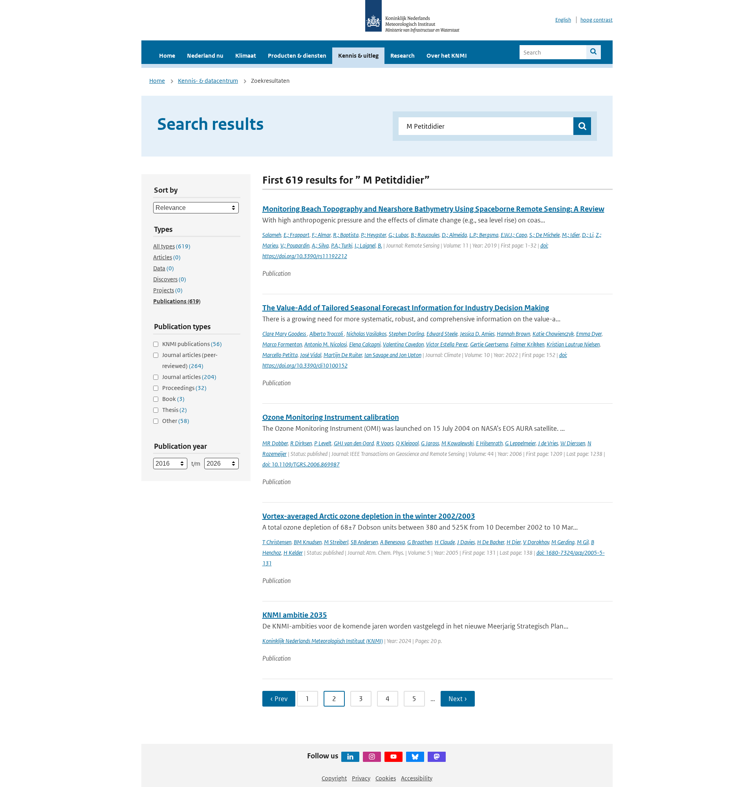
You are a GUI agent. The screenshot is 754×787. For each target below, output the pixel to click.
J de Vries (548, 443)
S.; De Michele (544, 235)
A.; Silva (320, 245)
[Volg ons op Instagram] (371, 756)
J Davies (466, 542)
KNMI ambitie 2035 (294, 614)
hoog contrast (596, 19)
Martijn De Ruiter (343, 355)
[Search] (593, 52)
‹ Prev (278, 698)
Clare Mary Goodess (284, 333)
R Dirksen (301, 443)
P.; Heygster (373, 235)
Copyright (334, 778)
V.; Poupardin (294, 245)
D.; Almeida (454, 235)
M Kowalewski (457, 443)
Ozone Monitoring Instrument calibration (330, 417)
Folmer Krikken (527, 344)
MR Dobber (275, 443)
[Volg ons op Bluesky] (415, 756)
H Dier (514, 542)
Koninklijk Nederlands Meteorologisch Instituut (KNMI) (322, 641)
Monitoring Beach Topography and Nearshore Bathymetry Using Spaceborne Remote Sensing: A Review (433, 208)
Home (167, 55)
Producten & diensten (297, 55)
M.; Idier (571, 235)
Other (175, 420)
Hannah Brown (513, 333)
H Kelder (293, 552)
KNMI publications (192, 344)
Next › (457, 698)
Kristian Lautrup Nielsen (573, 344)
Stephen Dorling (406, 333)
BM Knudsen (308, 542)
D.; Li (587, 235)
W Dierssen (572, 443)
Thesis (174, 410)
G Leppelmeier (520, 443)
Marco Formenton (282, 344)
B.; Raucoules (425, 235)
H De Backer (490, 542)
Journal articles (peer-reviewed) (190, 360)
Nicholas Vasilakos (366, 333)
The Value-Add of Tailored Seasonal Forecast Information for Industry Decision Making (405, 307)
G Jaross (430, 443)
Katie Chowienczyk (553, 333)
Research (402, 55)
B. (380, 245)
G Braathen (419, 542)
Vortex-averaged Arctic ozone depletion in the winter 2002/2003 (368, 516)
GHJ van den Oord (354, 443)
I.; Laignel (365, 245)
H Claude (445, 542)
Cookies (385, 778)
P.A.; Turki (341, 245)
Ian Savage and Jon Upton (392, 355)
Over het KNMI (446, 55)
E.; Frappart (296, 235)
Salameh (271, 235)
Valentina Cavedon (403, 344)
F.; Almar (321, 235)
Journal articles (189, 377)
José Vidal (310, 355)
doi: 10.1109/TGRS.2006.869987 (301, 464)
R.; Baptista (346, 235)
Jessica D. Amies (477, 333)
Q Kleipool (407, 443)
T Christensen (276, 542)
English (563, 19)
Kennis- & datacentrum (208, 80)
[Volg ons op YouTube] (393, 756)
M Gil (583, 542)
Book (173, 399)
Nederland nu (205, 55)
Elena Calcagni (365, 344)
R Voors (384, 443)
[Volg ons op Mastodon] (436, 756)
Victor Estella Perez (447, 344)
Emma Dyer (589, 333)
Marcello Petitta (280, 355)
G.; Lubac (398, 235)
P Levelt (322, 443)
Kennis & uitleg (358, 55)
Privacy (361, 778)
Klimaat (245, 55)
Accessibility (416, 778)
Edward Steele (442, 333)
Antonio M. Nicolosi (325, 344)
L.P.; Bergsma (483, 235)
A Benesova (392, 542)
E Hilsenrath (489, 443)
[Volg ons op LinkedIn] (350, 756)
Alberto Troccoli (326, 333)
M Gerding (563, 542)
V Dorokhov (536, 542)
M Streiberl (336, 542)
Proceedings (184, 388)
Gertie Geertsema (489, 344)
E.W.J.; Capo (514, 235)
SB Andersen (364, 542)
